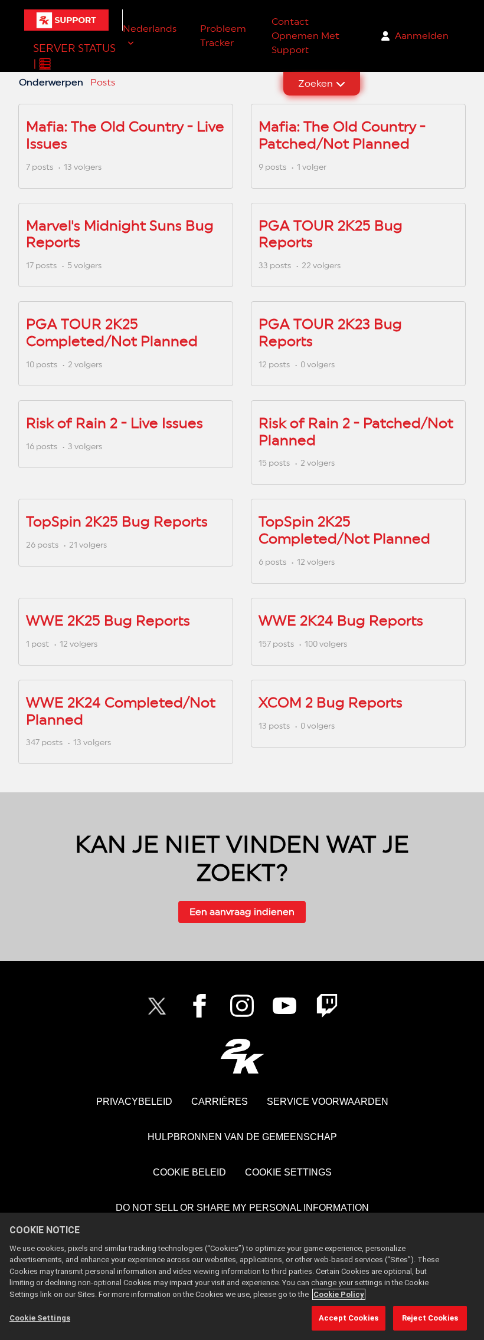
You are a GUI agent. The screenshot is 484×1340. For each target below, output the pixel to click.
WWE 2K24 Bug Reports (341, 620)
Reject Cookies (430, 1317)
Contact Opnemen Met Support (305, 35)
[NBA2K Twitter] (157, 1006)
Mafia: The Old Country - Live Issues (125, 135)
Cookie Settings (288, 1172)
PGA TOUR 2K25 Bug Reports (331, 234)
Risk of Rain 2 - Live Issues (114, 423)
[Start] (66, 20)
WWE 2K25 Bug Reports (108, 620)
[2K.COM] (242, 1056)
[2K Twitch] (327, 1006)
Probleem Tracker (223, 35)
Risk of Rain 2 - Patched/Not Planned (356, 431)
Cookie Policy (338, 1294)
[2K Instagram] (242, 1006)
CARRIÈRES (219, 1102)
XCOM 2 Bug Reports (331, 702)
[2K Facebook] (199, 1006)
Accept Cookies (348, 1317)
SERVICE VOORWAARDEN (327, 1102)
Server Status (74, 48)
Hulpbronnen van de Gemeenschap (242, 1137)
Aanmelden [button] (422, 35)
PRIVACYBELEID (134, 1102)
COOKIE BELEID (189, 1172)
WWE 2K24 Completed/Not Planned (120, 711)
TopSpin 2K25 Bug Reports (117, 521)
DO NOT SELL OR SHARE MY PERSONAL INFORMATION (242, 1208)
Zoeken (315, 83)
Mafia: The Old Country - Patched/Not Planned (342, 135)
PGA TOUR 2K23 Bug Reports (330, 332)
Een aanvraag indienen (242, 911)
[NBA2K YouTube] (284, 1006)
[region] (242, 1276)
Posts (102, 82)
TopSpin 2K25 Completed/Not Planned (344, 530)
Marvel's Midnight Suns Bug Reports (120, 234)
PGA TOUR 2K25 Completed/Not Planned (112, 332)
